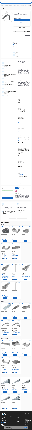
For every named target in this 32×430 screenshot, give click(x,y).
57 (18, 138)
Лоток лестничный (20, 174)
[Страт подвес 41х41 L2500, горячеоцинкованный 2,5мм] (16, 290)
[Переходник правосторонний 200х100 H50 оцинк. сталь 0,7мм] (26, 234)
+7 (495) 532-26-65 (4, 418)
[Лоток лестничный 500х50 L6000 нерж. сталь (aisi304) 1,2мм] (6, 328)
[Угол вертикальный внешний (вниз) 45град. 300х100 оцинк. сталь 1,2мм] (6, 365)
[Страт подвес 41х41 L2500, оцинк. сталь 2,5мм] (16, 272)
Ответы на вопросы (19, 420)
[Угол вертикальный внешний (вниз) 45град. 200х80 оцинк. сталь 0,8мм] (6, 251)
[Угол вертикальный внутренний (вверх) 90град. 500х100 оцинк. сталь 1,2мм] (6, 347)
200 (18, 122)
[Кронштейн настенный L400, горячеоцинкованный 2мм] (6, 402)
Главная (2, 5)
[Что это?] (24, 128)
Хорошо (25, 427)
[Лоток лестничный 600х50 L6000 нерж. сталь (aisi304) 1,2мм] (16, 328)
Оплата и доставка (18, 416)
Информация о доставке (17, 46)
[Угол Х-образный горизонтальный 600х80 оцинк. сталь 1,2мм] (16, 365)
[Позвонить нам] (31, 1)
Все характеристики (15, 44)
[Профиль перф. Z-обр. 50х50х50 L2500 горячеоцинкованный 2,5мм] (6, 311)
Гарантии (17, 417)
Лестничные (14, 5)
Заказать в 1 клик (22, 22)
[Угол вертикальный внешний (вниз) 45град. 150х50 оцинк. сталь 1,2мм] (26, 347)
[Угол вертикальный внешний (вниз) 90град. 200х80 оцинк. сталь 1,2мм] (16, 234)
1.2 (18, 129)
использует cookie (11, 426)
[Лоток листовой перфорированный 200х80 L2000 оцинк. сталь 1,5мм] (6, 234)
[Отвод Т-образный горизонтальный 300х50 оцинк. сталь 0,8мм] (16, 311)
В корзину (5, 258)
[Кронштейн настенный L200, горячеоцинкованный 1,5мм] (16, 402)
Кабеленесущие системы (9, 5)
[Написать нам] (29, 1)
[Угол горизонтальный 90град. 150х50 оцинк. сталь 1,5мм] (26, 311)
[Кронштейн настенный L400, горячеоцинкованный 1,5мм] (26, 385)
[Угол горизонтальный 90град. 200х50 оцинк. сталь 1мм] (16, 251)
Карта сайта (26, 424)
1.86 (18, 131)
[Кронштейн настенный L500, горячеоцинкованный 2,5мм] (16, 385)
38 (18, 140)
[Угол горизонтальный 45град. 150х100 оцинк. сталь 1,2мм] (16, 347)
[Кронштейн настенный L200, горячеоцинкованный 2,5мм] (6, 385)
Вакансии (17, 421)
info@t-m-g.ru (4, 420)
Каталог (5, 5)
